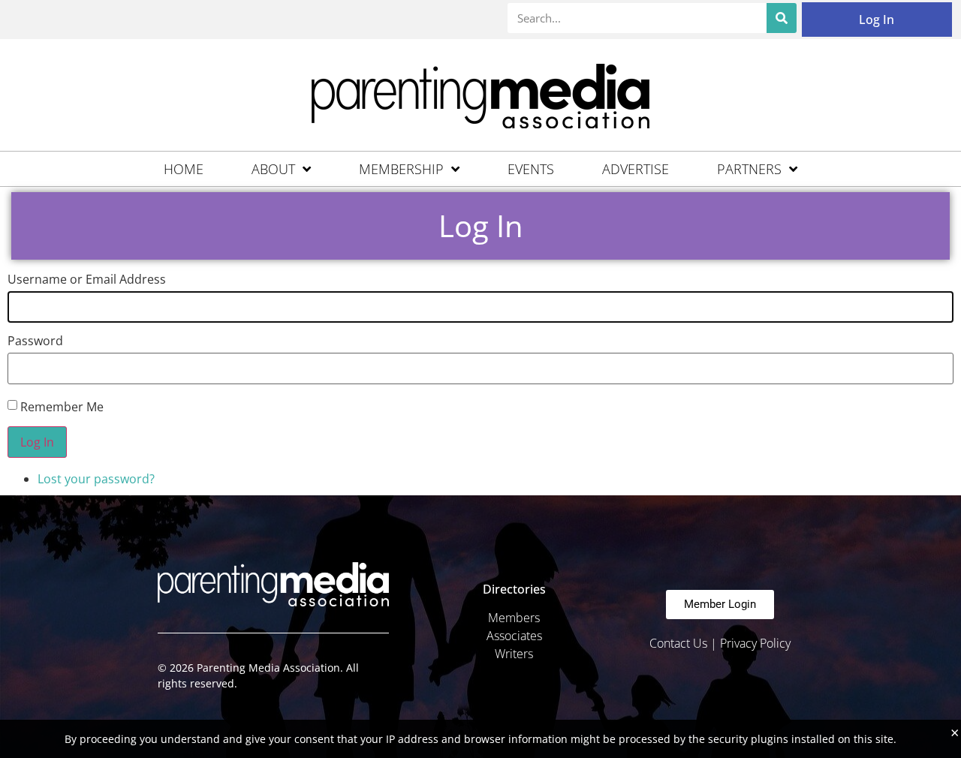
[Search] (782, 18)
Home (183, 169)
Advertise (635, 169)
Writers (514, 653)
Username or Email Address (87, 279)
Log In (876, 19)
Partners (749, 169)
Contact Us (678, 643)
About (273, 169)
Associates (514, 635)
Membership (401, 169)
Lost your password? (96, 479)
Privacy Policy (755, 643)
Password (35, 341)
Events (531, 169)
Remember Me (62, 407)
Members (514, 617)
